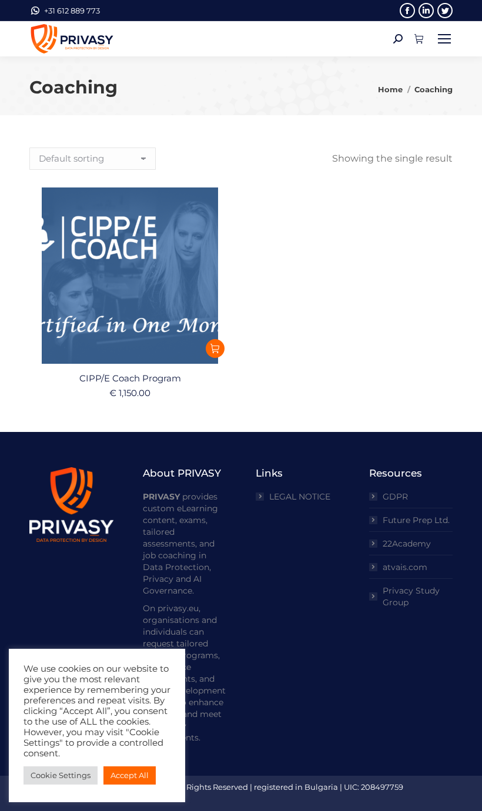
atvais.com (405, 567)
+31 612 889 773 (72, 10)
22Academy (407, 543)
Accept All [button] (130, 775)
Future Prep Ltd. (416, 520)
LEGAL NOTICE (299, 496)
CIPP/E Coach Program (130, 378)
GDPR (395, 496)
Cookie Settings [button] (61, 775)
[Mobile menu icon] (444, 39)
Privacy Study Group (411, 596)
